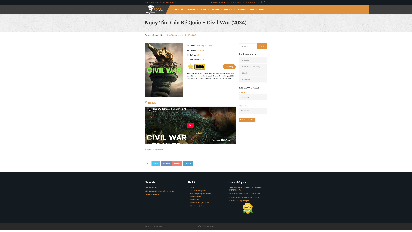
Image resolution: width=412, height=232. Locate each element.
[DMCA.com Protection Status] (248, 208)
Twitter (156, 163)
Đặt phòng (241, 9)
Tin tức (262, 9)
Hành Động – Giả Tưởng (251, 67)
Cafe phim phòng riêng (198, 191)
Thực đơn (228, 9)
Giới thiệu (191, 9)
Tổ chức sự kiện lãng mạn (198, 206)
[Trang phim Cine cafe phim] (155, 9)
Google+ (177, 163)
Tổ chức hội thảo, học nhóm (199, 203)
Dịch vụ (203, 9)
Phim (252, 9)
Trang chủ (178, 9)
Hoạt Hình (246, 79)
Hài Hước (245, 60)
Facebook (166, 163)
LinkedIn (188, 163)
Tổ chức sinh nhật (196, 197)
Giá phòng (215, 9)
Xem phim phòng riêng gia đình (200, 194)
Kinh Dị (245, 73)
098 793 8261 (156, 195)
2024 (203, 59)
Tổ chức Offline (195, 200)
